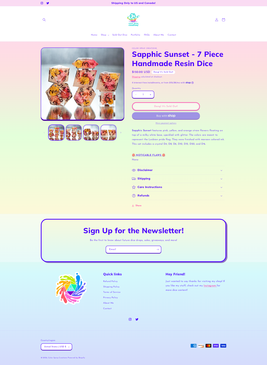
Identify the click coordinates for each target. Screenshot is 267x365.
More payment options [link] (166, 123)
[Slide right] (120, 132)
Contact (107, 308)
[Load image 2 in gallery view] (74, 133)
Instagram (210, 285)
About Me (108, 303)
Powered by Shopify (76, 358)
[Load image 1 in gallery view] (56, 133)
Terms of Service (112, 292)
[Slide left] (44, 132)
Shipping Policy (111, 287)
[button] (44, 19)
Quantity (136, 88)
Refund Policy (110, 281)
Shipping (136, 77)
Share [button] (139, 205)
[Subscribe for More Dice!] (157, 249)
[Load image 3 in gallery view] (91, 133)
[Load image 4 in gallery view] (109, 133)
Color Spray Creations (57, 358)
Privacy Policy (110, 297)
